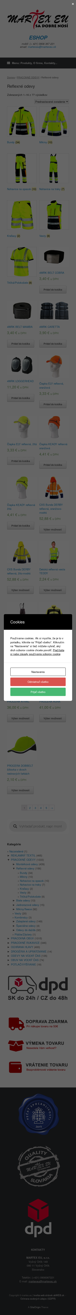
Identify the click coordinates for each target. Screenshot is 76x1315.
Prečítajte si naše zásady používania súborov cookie (37, 652)
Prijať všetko (38, 692)
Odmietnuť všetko (38, 682)
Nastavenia (38, 672)
